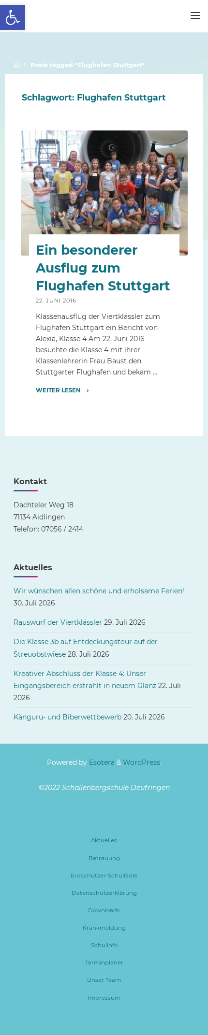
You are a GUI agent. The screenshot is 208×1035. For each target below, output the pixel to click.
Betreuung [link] (104, 858)
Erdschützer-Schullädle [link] (104, 875)
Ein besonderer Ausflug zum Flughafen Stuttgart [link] (102, 268)
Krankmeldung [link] (104, 927)
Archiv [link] (47, 225)
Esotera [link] (101, 762)
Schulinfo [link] (104, 945)
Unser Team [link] (104, 980)
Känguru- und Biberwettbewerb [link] (67, 717)
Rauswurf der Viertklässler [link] (58, 622)
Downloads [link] (104, 910)
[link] (12, 17)
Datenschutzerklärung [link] (104, 893)
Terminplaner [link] (104, 962)
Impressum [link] (104, 997)
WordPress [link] (141, 762)
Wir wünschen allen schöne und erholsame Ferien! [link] (99, 591)
